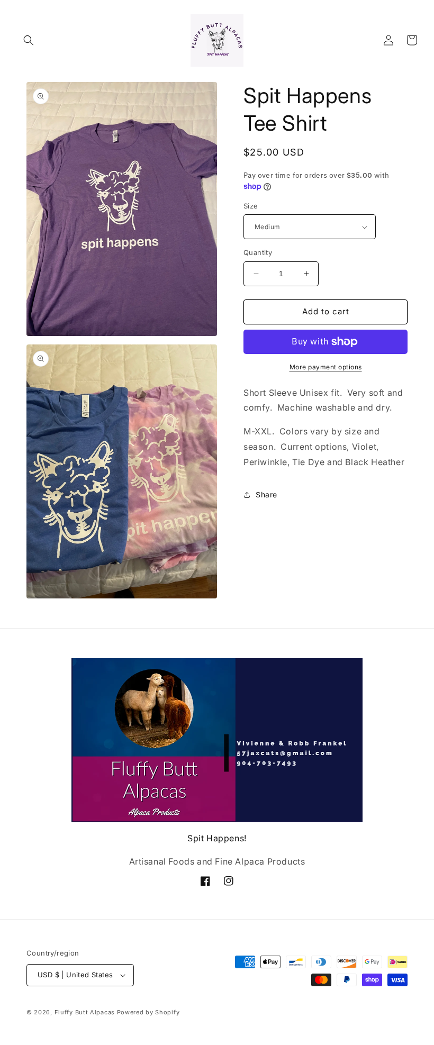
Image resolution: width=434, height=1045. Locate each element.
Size (250, 206)
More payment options (326, 367)
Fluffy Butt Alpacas (85, 1012)
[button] (28, 40)
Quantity (257, 252)
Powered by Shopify (148, 1012)
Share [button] (266, 494)
